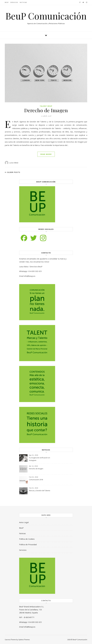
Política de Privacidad (28, 544)
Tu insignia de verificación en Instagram (39, 459)
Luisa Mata (13, 163)
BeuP (7, 2)
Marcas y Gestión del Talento (39, 490)
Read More (46, 154)
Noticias (23, 2)
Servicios (14, 2)
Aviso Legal (24, 522)
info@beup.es (29, 276)
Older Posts (13, 172)
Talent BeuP (46, 106)
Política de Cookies (27, 539)
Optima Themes (24, 639)
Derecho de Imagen (46, 110)
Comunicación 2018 (36, 479)
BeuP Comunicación (46, 15)
